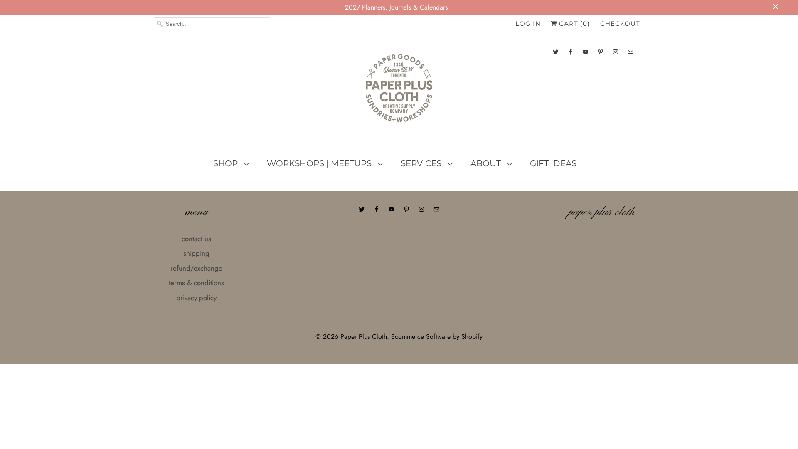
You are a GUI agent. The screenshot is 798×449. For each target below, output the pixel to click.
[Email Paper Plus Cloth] (630, 51)
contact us (196, 239)
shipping (196, 253)
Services (422, 163)
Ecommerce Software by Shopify (437, 336)
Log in (528, 23)
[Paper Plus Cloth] (399, 91)
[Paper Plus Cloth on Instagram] (615, 51)
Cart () (573, 23)
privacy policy (196, 298)
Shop (226, 163)
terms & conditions (196, 283)
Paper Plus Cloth (363, 336)
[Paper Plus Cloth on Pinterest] (600, 51)
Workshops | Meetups (320, 163)
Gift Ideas (553, 163)
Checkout (620, 23)
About (486, 163)
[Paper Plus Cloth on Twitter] (555, 51)
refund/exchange (196, 268)
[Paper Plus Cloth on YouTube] (585, 51)
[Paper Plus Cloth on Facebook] (570, 51)
